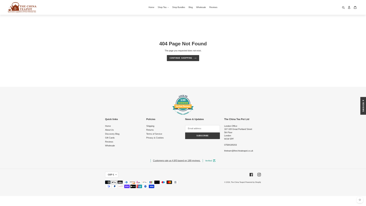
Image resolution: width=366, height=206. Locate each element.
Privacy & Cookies (155, 137)
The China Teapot (238, 182)
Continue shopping (181, 58)
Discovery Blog (112, 134)
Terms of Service (154, 134)
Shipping (150, 126)
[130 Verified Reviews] (183, 116)
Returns (150, 130)
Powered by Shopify (253, 182)
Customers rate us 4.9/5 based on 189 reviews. (176, 160)
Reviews (109, 141)
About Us (109, 130)
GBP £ (111, 174)
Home (108, 126)
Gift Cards (110, 137)
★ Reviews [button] (363, 106)
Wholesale (110, 145)
